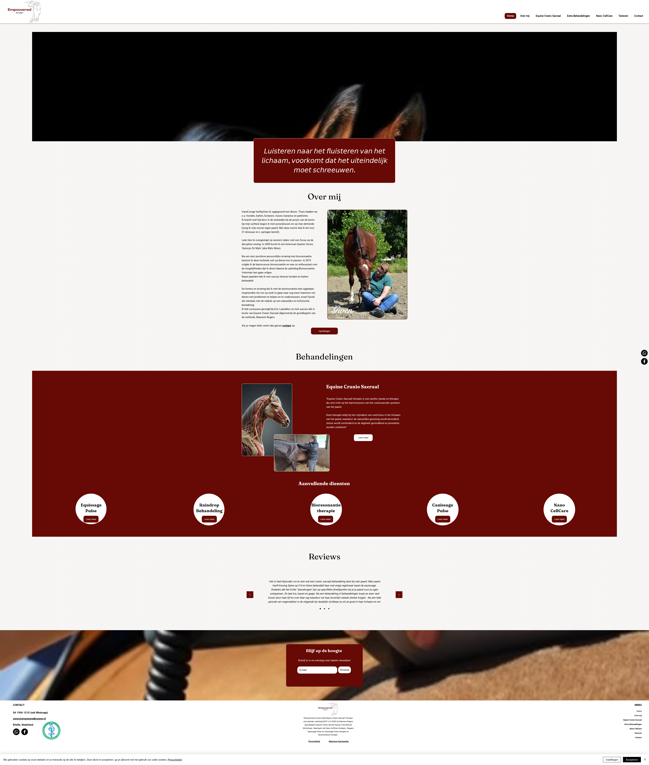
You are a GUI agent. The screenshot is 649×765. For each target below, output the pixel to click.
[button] (578, 16)
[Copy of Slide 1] (324, 608)
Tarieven (638, 733)
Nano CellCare (636, 729)
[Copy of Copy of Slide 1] (328, 608)
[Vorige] (250, 595)
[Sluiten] (645, 759)
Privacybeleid (175, 759)
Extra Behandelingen (633, 724)
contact (286, 325)
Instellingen (612, 759)
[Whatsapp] (644, 353)
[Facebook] (644, 361)
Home (639, 711)
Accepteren (632, 759)
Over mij (638, 715)
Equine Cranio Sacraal (632, 720)
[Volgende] (399, 595)
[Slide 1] (320, 608)
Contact (638, 737)
